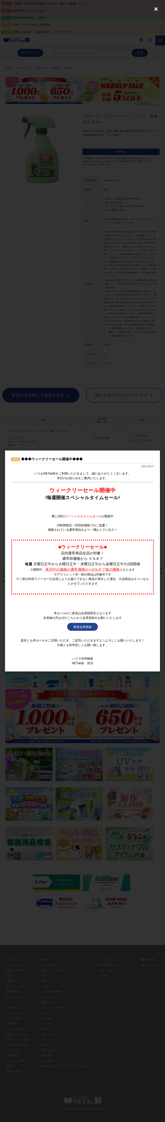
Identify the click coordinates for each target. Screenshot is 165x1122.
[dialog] (82, 561)
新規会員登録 (82, 627)
